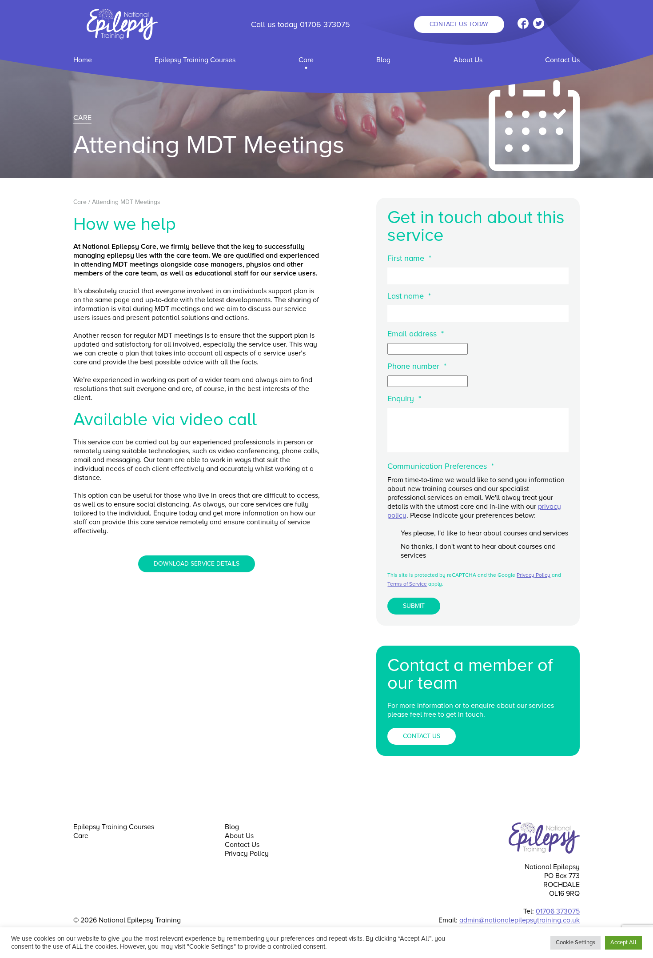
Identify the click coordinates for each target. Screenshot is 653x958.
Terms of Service (407, 584)
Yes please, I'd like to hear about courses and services (484, 533)
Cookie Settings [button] (575, 942)
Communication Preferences (440, 466)
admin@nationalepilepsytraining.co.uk (519, 920)
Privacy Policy (533, 575)
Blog (383, 60)
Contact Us (562, 60)
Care (306, 60)
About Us (468, 60)
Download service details (196, 563)
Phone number (416, 366)
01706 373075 (325, 24)
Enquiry (404, 398)
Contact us (459, 24)
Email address (415, 334)
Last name (409, 296)
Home (82, 60)
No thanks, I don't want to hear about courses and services (478, 551)
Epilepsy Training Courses (195, 60)
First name (409, 258)
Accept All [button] (623, 942)
